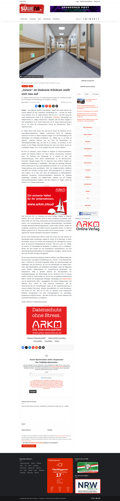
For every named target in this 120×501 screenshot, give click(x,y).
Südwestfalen (41, 470)
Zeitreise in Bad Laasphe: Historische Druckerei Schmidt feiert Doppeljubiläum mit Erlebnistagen (87, 107)
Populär (86, 94)
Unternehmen (22, 472)
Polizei (25, 470)
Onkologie (56, 117)
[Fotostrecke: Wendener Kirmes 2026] (81, 101)
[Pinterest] (46, 106)
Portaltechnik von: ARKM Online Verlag (47, 498)
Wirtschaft (36, 472)
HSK (25, 465)
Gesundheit (25, 86)
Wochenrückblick (47, 377)
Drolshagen (39, 463)
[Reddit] (50, 106)
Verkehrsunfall (30, 472)
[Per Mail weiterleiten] (53, 106)
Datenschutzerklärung (86, 1)
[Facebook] (36, 106)
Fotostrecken (33, 18)
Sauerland (30, 470)
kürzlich (79, 94)
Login (77, 1)
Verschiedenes (56, 18)
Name (24, 424)
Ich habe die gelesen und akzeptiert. (41, 442)
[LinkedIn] (43, 106)
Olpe (21, 470)
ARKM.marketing (46, 185)
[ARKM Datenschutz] (46, 320)
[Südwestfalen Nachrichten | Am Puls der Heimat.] (31, 8)
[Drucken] (56, 106)
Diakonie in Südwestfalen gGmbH (37, 338)
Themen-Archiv (24, 18)
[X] (39, 106)
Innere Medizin (38, 341)
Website (50, 430)
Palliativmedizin (67, 279)
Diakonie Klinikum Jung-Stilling (57, 338)
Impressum (97, 1)
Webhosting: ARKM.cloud (61, 498)
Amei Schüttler (25, 102)
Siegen (31, 83)
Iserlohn (29, 465)
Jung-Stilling (48, 341)
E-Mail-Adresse (26, 430)
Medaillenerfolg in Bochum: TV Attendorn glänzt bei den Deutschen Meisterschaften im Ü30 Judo (87, 115)
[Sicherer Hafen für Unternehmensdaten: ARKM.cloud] (46, 200)
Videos (39, 18)
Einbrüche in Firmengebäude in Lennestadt (87, 111)
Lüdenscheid (35, 465)
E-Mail (46, 372)
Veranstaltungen (47, 18)
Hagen (21, 465)
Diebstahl (33, 463)
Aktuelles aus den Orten (24, 463)
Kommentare (95, 94)
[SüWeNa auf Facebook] (87, 215)
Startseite (25, 83)
